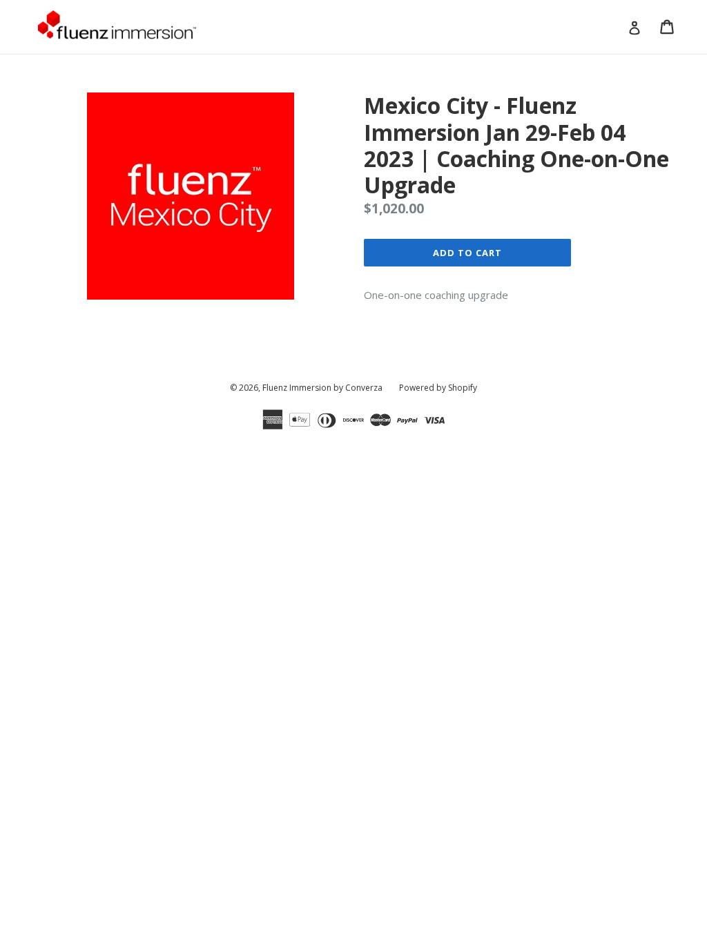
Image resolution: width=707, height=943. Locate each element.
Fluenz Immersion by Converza (322, 387)
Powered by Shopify (438, 387)
